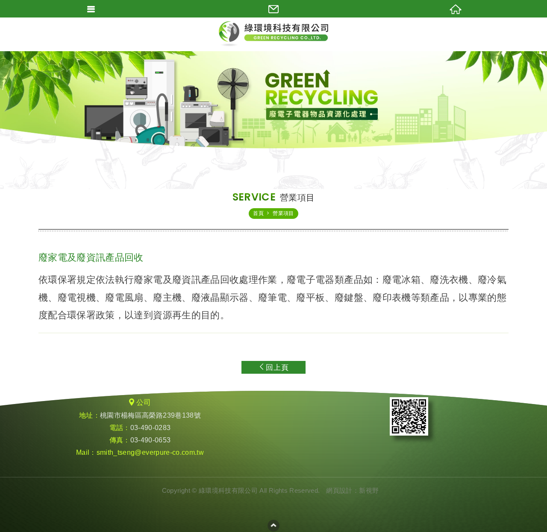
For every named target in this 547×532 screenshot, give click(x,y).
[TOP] (273, 525)
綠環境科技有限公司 (273, 34)
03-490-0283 (150, 427)
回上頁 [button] (277, 367)
